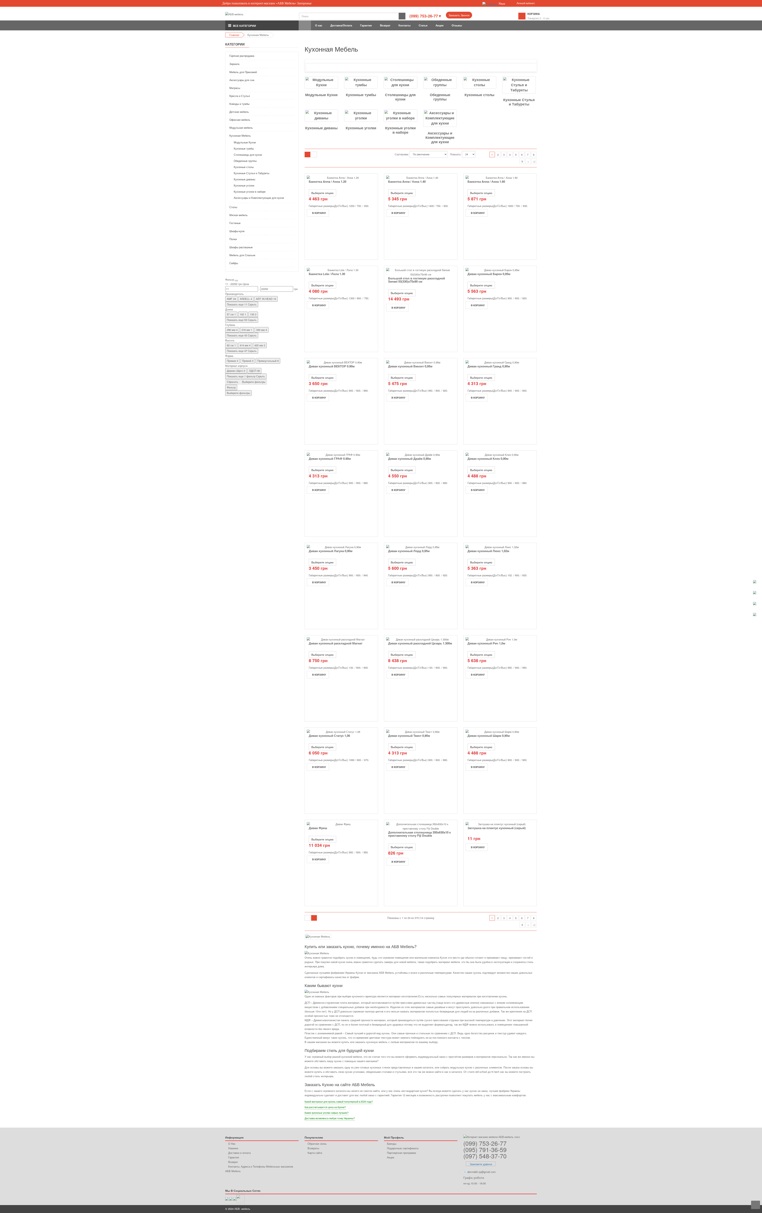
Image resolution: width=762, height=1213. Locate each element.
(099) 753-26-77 (485, 1143)
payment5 (526, 1209)
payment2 (503, 1209)
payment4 (518, 1209)
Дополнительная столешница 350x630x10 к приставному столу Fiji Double (419, 834)
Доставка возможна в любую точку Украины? (330, 1118)
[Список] (314, 154)
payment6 (533, 1209)
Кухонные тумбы (361, 95)
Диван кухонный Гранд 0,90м (489, 366)
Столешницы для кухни (400, 96)
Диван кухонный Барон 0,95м (489, 274)
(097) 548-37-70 (485, 1156)
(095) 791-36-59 (485, 1149)
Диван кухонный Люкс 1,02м (488, 551)
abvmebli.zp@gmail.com (481, 1172)
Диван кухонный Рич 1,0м (486, 643)
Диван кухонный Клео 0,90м (488, 458)
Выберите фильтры (253, 382)
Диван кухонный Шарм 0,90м (489, 735)
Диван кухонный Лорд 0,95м (409, 551)
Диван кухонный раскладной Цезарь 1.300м (420, 643)
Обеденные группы (440, 96)
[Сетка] (307, 154)
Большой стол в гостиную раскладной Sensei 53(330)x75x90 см (416, 280)
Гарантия (233, 1157)
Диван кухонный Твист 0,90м (409, 735)
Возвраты (313, 1148)
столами (387, 1072)
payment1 (496, 1209)
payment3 (511, 1209)
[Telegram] (230, 1198)
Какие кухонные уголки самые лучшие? (327, 1112)
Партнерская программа (401, 1153)
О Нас (232, 1143)
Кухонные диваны (321, 128)
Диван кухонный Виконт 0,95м (410, 366)
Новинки (233, 1148)
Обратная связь (317, 1143)
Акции (390, 1157)
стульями (400, 1072)
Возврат (233, 1162)
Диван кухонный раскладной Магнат (335, 643)
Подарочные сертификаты (403, 1148)
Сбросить (232, 382)
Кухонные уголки (361, 128)
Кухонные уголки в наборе (400, 130)
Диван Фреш (318, 828)
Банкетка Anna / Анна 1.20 (327, 181)
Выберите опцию (322, 193)
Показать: (455, 154)
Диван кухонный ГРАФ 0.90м (330, 458)
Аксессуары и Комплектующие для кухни (439, 135)
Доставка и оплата (239, 1153)
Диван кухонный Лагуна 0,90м (330, 551)
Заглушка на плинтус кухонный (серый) (497, 828)
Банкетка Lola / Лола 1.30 (327, 274)
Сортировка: (402, 154)
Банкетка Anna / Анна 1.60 (486, 181)
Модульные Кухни (321, 95)
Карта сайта (315, 1153)
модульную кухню (461, 1067)
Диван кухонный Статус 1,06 (329, 735)
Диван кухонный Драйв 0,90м (409, 458)
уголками (358, 1072)
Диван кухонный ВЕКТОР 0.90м (332, 366)
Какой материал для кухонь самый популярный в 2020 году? (339, 1101)
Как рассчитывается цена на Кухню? (325, 1107)
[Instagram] (240, 1198)
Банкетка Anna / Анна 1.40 (407, 181)
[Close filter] (236, 280)
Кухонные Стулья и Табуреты (519, 101)
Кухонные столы (479, 95)
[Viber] (226, 1198)
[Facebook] (234, 1198)
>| (534, 161)
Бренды (391, 1143)
